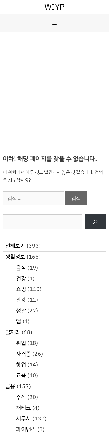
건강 (21, 278)
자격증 (23, 354)
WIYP (54, 7)
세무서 (23, 418)
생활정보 (15, 257)
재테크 (23, 408)
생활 (21, 310)
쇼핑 (21, 289)
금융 (10, 386)
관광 (21, 300)
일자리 (12, 332)
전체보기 (15, 245)
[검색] (95, 221)
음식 (21, 268)
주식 (21, 397)
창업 (21, 364)
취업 (21, 343)
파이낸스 (26, 429)
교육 (21, 375)
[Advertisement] (54, 89)
